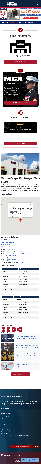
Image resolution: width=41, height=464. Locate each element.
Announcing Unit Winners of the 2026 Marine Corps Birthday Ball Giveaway (25, 356)
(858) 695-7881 (11, 260)
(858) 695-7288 (10, 250)
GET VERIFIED (20, 61)
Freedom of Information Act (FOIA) (22, 457)
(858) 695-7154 (13, 256)
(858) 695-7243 (14, 258)
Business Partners (6, 417)
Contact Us (4, 418)
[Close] (30, 205)
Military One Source (6, 433)
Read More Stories (20, 374)
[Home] (12, 3)
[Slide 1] (17, 17)
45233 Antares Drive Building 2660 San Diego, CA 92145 (7, 244)
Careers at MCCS (5, 413)
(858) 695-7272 (18, 262)
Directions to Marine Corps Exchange (19, 216)
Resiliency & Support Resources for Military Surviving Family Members (26, 346)
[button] (3, 329)
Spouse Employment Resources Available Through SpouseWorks (26, 337)
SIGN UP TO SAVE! (20, 102)
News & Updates (5, 415)
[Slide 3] (23, 17)
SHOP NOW (20, 143)
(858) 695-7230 (18, 252)
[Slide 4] (25, 17)
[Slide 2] (21, 17)
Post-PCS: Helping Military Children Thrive (26, 365)
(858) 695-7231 (26, 254)
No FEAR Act (17, 455)
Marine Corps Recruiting (8, 432)
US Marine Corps (6, 430)
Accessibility (17, 458)
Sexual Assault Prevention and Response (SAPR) (14, 435)
